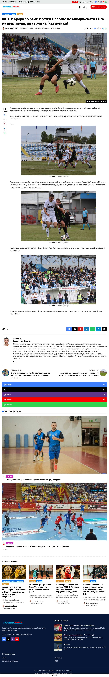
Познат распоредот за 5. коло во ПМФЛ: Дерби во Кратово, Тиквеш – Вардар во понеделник (67, 588)
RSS (38, 2)
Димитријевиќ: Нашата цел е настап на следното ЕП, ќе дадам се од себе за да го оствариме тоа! (84, 629)
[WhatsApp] (106, 2)
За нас (4, 2)
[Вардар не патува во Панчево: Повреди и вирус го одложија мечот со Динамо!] (54, 511)
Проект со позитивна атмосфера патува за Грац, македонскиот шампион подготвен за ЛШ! (93, 589)
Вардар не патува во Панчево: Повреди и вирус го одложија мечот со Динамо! (37, 546)
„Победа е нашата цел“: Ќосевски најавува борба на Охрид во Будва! (33, 480)
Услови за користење (26, 2)
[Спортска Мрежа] (11, 7)
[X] (98, 1)
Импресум (13, 2)
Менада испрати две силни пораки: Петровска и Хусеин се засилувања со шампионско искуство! (13, 592)
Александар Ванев (11, 28)
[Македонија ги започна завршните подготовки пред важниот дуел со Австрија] (58, 637)
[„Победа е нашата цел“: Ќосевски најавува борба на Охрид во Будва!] (54, 445)
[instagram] (101, 2)
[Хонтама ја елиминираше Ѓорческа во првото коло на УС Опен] (58, 647)
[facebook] (96, 2)
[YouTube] (103, 1)
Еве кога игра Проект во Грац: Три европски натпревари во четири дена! (40, 588)
